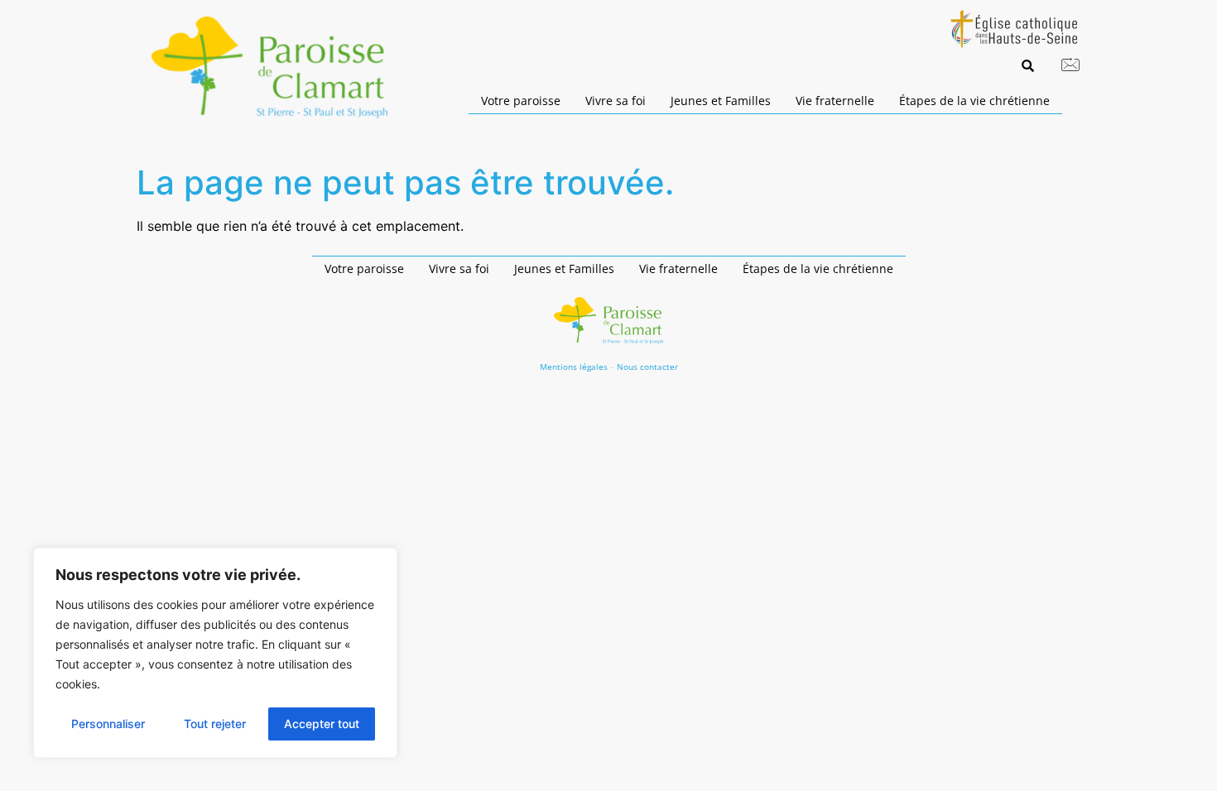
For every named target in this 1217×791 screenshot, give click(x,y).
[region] (215, 653)
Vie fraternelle (835, 100)
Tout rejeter (215, 724)
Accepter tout (321, 724)
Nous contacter (647, 366)
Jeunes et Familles (721, 100)
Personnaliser (108, 724)
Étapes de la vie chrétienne (974, 100)
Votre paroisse (520, 100)
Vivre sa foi (615, 100)
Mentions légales (574, 366)
